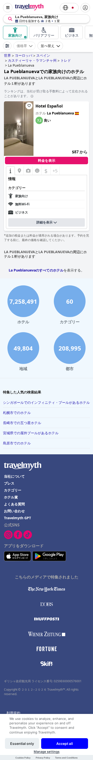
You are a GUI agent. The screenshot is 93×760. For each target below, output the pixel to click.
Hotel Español (49, 106)
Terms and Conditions (66, 757)
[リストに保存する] (29, 105)
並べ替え (48, 46)
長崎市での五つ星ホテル (22, 422)
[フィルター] (7, 46)
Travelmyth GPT (17, 518)
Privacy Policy (43, 757)
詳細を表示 (44, 222)
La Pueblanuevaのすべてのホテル (36, 270)
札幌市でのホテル (17, 412)
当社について (14, 476)
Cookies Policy (23, 757)
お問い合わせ (14, 511)
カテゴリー (12, 490)
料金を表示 (46, 161)
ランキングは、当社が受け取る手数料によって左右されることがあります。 (46, 93)
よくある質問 (14, 504)
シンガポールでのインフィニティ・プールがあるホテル (46, 402)
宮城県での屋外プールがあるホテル (31, 433)
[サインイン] (85, 7)
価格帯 (22, 46)
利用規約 (13, 712)
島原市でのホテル (17, 443)
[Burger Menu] (7, 7)
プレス (9, 483)
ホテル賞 (11, 497)
